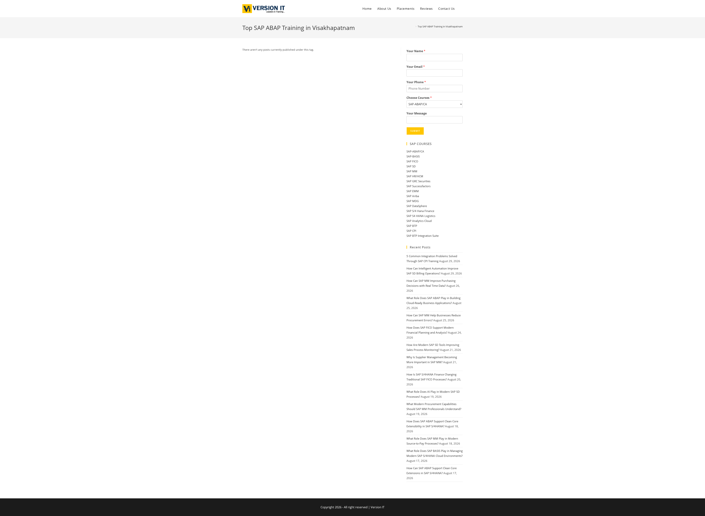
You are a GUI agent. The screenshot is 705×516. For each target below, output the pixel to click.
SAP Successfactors (418, 186)
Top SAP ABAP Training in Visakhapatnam (440, 26)
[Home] (413, 26)
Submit (415, 130)
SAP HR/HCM (414, 176)
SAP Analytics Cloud (419, 221)
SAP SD (411, 166)
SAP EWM (412, 191)
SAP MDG (412, 201)
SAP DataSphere (416, 206)
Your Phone (416, 82)
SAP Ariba (412, 196)
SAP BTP (411, 226)
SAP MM (411, 171)
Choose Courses (419, 98)
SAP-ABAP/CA (415, 151)
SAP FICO (412, 161)
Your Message (416, 113)
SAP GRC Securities (418, 181)
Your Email (415, 67)
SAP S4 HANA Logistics (420, 216)
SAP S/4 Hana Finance (420, 211)
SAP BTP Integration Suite (422, 236)
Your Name (415, 51)
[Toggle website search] (461, 8)
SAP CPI (411, 231)
